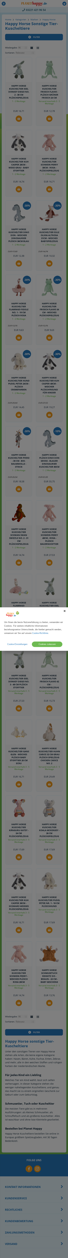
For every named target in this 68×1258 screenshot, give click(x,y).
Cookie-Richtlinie (40, 633)
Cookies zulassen (47, 644)
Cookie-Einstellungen (17, 644)
